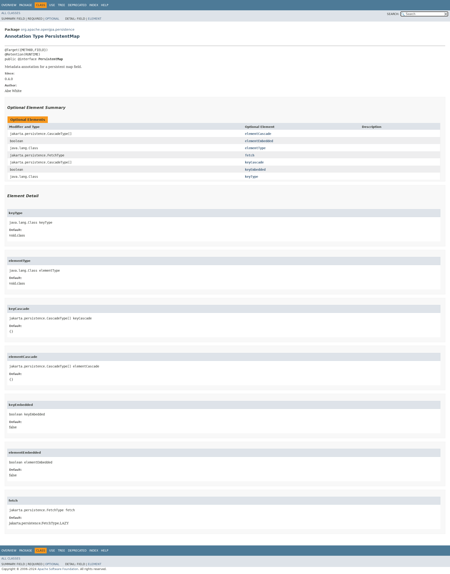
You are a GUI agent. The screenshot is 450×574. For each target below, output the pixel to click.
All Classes (10, 13)
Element (94, 18)
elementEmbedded (259, 141)
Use (52, 5)
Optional (52, 18)
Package (25, 5)
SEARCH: (393, 14)
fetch (249, 155)
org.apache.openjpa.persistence (48, 29)
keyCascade (254, 162)
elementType (255, 148)
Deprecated (77, 5)
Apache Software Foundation (58, 569)
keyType (251, 176)
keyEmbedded (255, 169)
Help (104, 5)
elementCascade (258, 134)
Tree (61, 5)
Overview (8, 5)
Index (93, 5)
